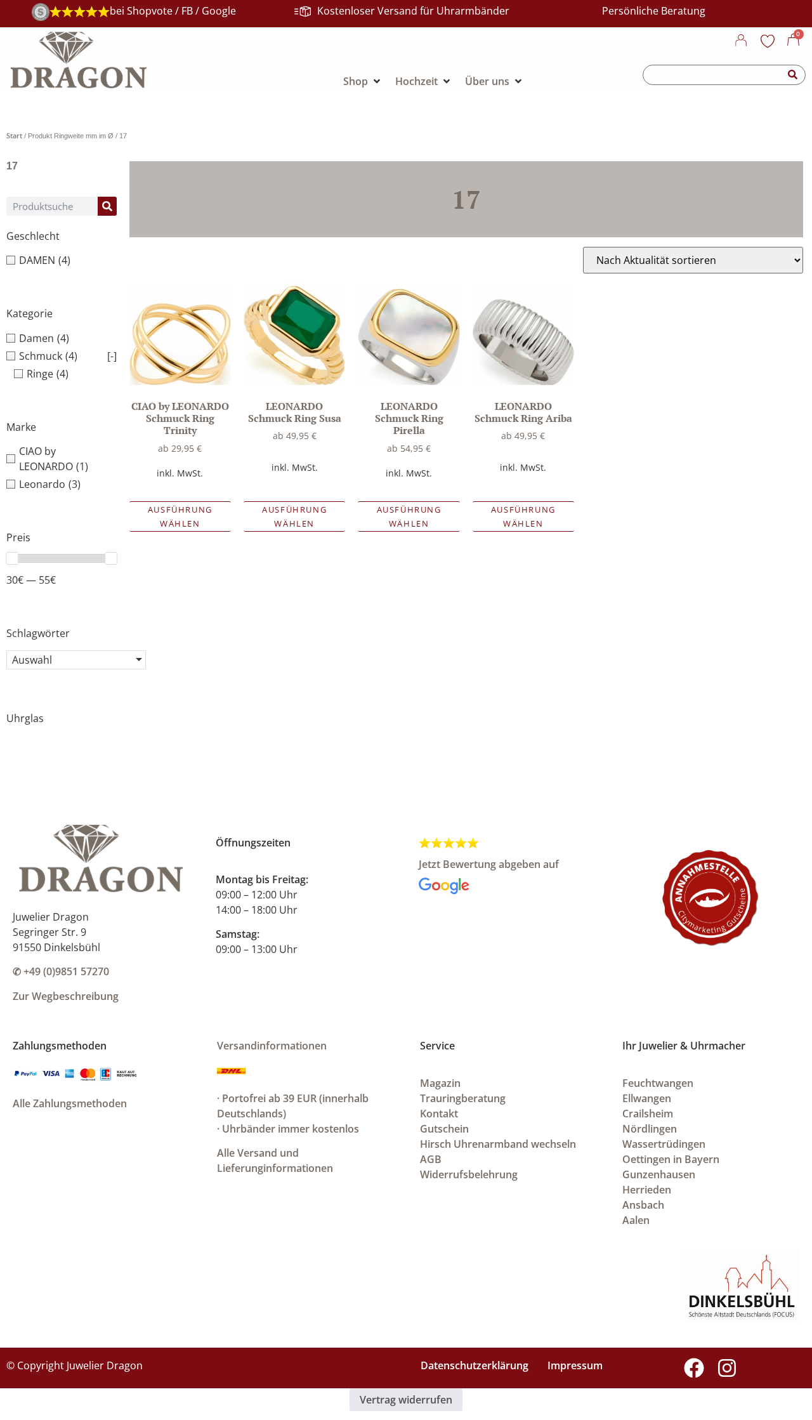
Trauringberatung (463, 1098)
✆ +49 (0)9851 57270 (61, 971)
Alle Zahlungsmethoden (70, 1103)
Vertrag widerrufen (406, 1400)
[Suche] (793, 74)
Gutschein (444, 1129)
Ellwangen (646, 1098)
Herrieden (646, 1190)
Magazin (440, 1083)
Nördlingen (649, 1129)
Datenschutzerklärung (474, 1365)
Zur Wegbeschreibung (66, 996)
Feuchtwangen (657, 1083)
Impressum (575, 1365)
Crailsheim (647, 1114)
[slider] (12, 558)
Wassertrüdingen (663, 1144)
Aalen (636, 1220)
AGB (431, 1159)
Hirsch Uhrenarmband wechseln (498, 1144)
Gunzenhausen (658, 1174)
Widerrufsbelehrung (469, 1174)
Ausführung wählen (180, 516)
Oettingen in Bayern (670, 1159)
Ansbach (643, 1205)
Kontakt (439, 1114)
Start (14, 135)
